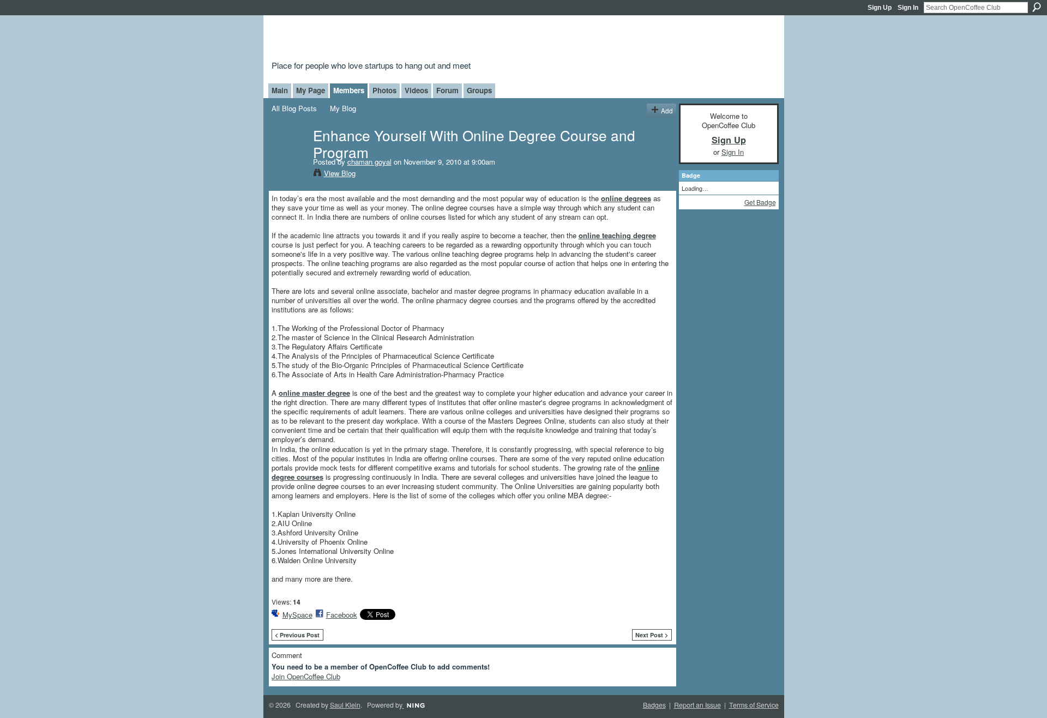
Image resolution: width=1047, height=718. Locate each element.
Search (1036, 7)
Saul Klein (345, 705)
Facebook (341, 615)
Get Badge (760, 202)
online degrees (626, 198)
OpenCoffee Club (448, 39)
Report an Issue (697, 705)
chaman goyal (369, 161)
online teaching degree (617, 235)
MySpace (297, 615)
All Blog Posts (294, 108)
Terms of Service (754, 705)
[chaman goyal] (289, 157)
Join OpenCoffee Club (306, 676)
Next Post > (651, 635)
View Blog (340, 173)
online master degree (314, 393)
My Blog (343, 108)
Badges (654, 705)
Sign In (908, 7)
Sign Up (880, 7)
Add (667, 110)
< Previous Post (297, 635)
